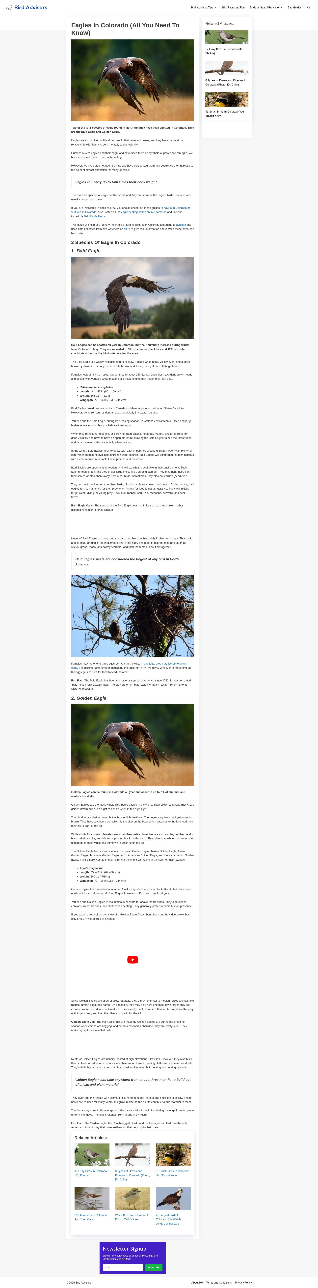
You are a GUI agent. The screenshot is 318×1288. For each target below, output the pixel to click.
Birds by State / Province (264, 7)
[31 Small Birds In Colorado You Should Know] (173, 1164)
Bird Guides (295, 7)
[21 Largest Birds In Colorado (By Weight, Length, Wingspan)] (173, 1208)
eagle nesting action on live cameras (143, 212)
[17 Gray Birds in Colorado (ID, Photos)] (92, 1164)
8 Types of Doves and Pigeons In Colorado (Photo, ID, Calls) (132, 1175)
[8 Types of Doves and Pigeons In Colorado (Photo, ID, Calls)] (132, 1164)
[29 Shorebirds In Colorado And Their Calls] (92, 1208)
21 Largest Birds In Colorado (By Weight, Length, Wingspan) (169, 1219)
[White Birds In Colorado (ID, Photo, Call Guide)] (132, 1208)
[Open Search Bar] (308, 7)
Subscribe (153, 1267)
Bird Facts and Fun (233, 7)
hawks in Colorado (175, 207)
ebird (127, 229)
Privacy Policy (243, 1282)
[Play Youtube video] (132, 959)
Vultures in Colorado (83, 212)
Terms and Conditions (219, 1282)
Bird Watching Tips (202, 7)
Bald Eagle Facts (94, 216)
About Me (197, 1282)
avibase (181, 224)
